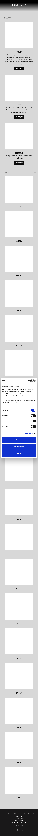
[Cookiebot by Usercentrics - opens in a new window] (28, 380)
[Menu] (2, 6)
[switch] (33, 415)
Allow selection (19, 446)
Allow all (19, 440)
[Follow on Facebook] (14, 830)
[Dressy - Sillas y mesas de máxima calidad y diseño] (19, 5)
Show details (28, 433)
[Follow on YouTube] (24, 830)
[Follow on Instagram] (19, 830)
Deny (19, 453)
